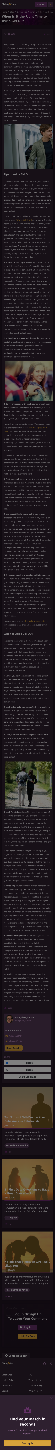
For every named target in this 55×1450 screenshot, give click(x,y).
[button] (27, 725)
